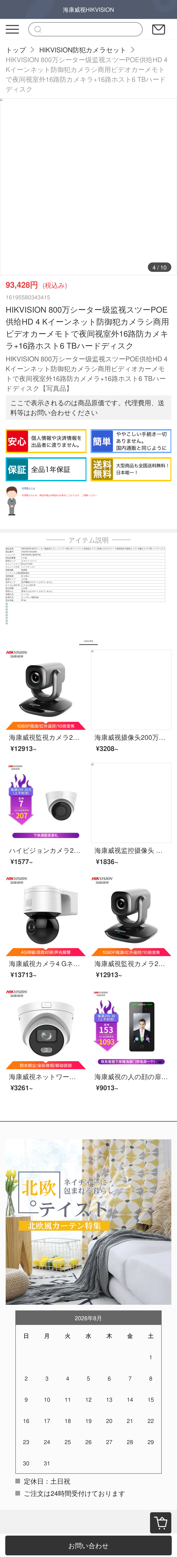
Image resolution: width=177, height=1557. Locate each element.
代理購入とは (28, 488)
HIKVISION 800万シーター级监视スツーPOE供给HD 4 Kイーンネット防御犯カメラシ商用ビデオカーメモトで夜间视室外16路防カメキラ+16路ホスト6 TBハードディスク (87, 74)
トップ (16, 49)
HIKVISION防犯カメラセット (82, 49)
